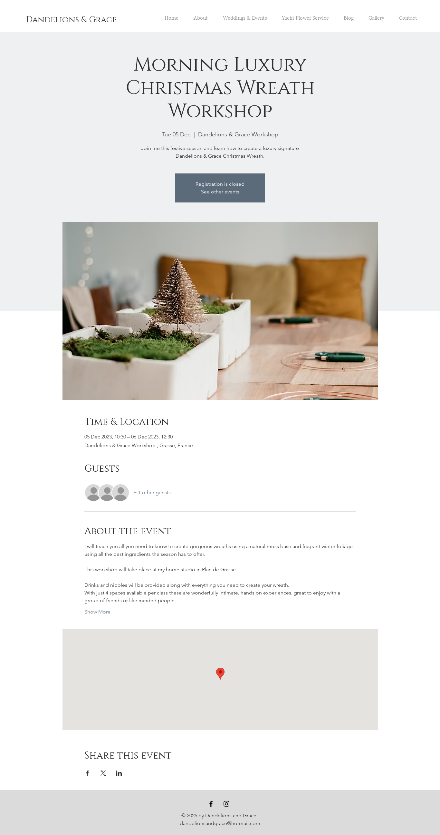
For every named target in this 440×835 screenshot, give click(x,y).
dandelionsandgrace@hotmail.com (220, 823)
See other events (220, 192)
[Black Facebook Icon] (211, 804)
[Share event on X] (103, 773)
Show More (97, 612)
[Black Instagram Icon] (226, 804)
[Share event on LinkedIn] (119, 773)
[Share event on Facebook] (87, 773)
